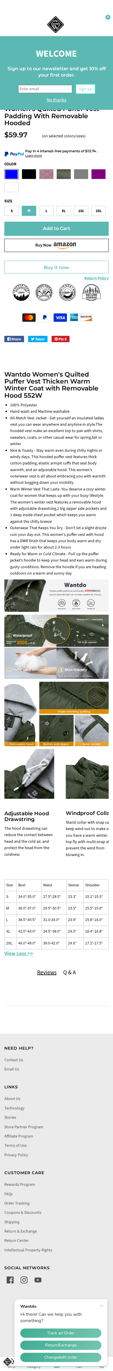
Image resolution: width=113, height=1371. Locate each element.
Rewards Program (19, 1184)
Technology (14, 1108)
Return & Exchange (20, 1231)
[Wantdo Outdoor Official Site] (55, 24)
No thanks (56, 100)
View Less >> (18, 953)
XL (64, 211)
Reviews (47, 972)
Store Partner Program (23, 1127)
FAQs (8, 1194)
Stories (10, 1117)
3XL (99, 211)
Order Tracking (17, 1203)
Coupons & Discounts (22, 1213)
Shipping (11, 1222)
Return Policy (96, 278)
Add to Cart (56, 228)
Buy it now (56, 267)
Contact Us (13, 1060)
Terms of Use (15, 1145)
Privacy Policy (16, 1155)
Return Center (16, 1241)
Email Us (11, 1069)
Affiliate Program (18, 1136)
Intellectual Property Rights (28, 1250)
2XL (81, 211)
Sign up (85, 89)
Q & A (69, 972)
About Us (12, 1099)
